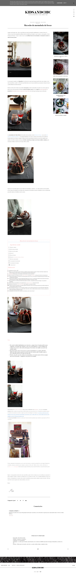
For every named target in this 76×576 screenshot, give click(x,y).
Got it (64, 2)
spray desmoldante (20, 284)
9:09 (18, 510)
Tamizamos (11, 273)
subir (73, 565)
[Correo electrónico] (26, 500)
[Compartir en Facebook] (17, 500)
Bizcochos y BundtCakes (35, 22)
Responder (11, 515)
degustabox (43, 22)
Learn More (59, 2)
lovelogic (22, 565)
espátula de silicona (29, 282)
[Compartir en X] (20, 500)
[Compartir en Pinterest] (23, 500)
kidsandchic (38, 12)
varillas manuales (25, 275)
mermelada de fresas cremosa (18, 257)
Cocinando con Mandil (13, 510)
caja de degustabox (43, 89)
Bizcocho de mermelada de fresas (38, 25)
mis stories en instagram (18, 409)
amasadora (33, 275)
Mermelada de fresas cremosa (17, 91)
